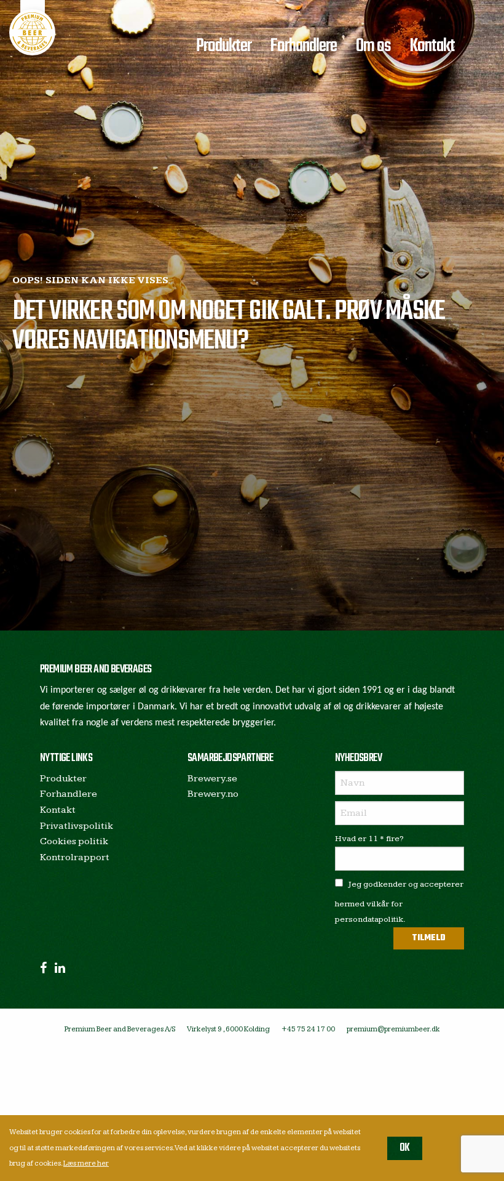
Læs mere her (86, 1163)
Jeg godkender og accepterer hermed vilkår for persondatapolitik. (399, 901)
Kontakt (432, 46)
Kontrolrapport (74, 857)
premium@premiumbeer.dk (393, 1029)
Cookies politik (74, 841)
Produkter (223, 46)
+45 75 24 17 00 (308, 1029)
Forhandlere (303, 46)
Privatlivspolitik (76, 826)
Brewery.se (212, 778)
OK (405, 1148)
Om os (373, 46)
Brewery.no (212, 794)
